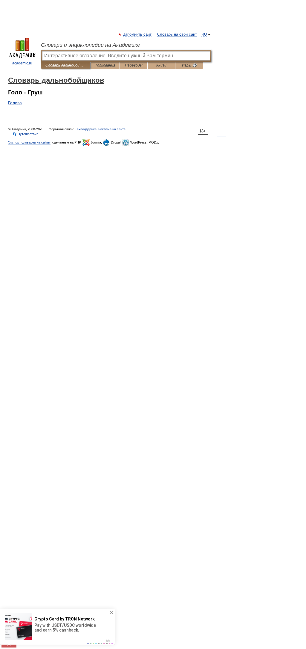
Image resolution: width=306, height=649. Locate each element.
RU (204, 34)
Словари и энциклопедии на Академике (90, 45)
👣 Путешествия (25, 134)
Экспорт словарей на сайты (29, 142)
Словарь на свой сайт (177, 34)
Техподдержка (86, 129)
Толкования (105, 65)
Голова (15, 102)
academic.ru (22, 63)
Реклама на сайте (112, 129)
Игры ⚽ (189, 65)
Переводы (134, 65)
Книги (161, 65)
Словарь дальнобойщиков (65, 65)
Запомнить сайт (137, 34)
